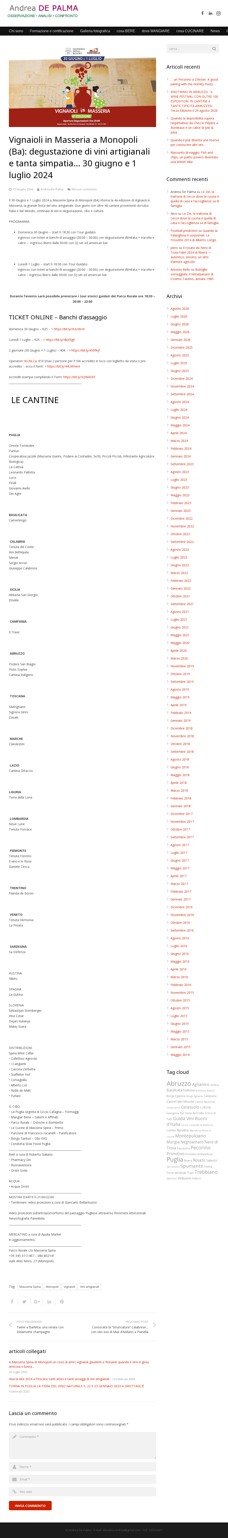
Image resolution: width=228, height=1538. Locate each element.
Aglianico (201, 1084)
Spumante (192, 1166)
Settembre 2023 (182, 464)
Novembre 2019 (182, 666)
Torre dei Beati (176, 1173)
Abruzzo (179, 1083)
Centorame (173, 1107)
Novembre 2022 (182, 526)
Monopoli (52, 1287)
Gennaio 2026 (181, 340)
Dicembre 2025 (182, 347)
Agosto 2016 (180, 938)
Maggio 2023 (180, 495)
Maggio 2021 (180, 635)
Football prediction (184, 231)
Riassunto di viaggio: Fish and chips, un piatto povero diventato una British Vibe (194, 157)
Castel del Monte (180, 1101)
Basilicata (174, 1090)
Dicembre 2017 (182, 814)
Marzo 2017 (179, 884)
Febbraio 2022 (181, 580)
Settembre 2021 (182, 604)
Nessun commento (84, 189)
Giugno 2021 (180, 627)
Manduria (195, 1130)
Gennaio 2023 (181, 511)
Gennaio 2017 (181, 899)
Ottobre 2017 (180, 829)
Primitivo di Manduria (198, 1154)
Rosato (199, 1160)
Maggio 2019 (180, 697)
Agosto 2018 (180, 759)
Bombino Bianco (205, 1090)
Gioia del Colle (194, 1113)
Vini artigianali (89, 1287)
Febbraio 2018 (181, 798)
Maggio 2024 (180, 425)
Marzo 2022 (179, 573)
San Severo (173, 1166)
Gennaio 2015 (181, 1047)
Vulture (196, 1178)
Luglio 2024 (179, 409)
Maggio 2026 (180, 332)
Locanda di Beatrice (201, 1125)
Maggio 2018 (180, 775)
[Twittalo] (24, 1302)
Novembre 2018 (182, 736)
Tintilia (208, 1166)
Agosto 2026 (180, 308)
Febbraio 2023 (181, 503)
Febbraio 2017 (181, 891)
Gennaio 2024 (181, 456)
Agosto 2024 (180, 402)
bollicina (189, 1090)
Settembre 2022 (182, 542)
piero (174, 248)
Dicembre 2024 (182, 378)
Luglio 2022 (179, 557)
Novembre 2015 (182, 992)
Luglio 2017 (179, 852)
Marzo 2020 (179, 658)
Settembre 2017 (182, 837)
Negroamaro (192, 1142)
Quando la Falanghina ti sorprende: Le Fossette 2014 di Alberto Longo (194, 235)
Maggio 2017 (180, 868)
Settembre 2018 (182, 751)
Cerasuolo (190, 1107)
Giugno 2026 (180, 324)
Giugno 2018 (180, 767)
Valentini (172, 1178)
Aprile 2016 (179, 969)
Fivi (182, 1113)
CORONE (205, 1107)
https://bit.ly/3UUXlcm (69, 329)
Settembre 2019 (182, 682)
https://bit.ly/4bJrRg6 (60, 340)
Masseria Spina (30, 1287)
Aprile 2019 (179, 705)
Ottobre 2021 (180, 596)
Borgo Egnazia (194, 1096)
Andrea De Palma (52, 189)
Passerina (183, 1148)
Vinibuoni (184, 1178)
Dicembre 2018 (182, 728)
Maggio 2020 (180, 643)
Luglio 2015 (179, 1016)
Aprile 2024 (179, 433)
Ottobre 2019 (180, 674)
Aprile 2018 (179, 783)
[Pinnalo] (60, 1302)
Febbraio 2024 (181, 448)
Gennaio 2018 (181, 806)
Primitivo (176, 1153)
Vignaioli (69, 1287)
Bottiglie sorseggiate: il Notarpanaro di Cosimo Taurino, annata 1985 (192, 274)
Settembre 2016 (182, 930)
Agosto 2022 (180, 549)
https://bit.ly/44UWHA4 (63, 366)
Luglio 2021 (179, 619)
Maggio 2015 (180, 1031)
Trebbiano (206, 1172)
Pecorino (201, 1147)
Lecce (184, 1125)
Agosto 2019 (180, 689)
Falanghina (173, 1113)
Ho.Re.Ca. (30, 361)
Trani (190, 1172)
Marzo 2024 (179, 441)
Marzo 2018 (179, 790)
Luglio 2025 (179, 363)
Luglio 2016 (179, 946)
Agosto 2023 (180, 472)
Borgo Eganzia (176, 1096)
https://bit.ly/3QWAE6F (79, 377)
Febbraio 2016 (181, 985)
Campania (210, 1096)
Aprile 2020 (179, 650)
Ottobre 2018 (180, 744)
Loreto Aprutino (178, 1130)
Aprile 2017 (179, 876)
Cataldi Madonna (205, 1101)
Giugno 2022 (180, 565)
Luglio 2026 (179, 316)
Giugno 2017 (180, 860)
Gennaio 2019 (181, 720)
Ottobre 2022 (180, 534)
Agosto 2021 (180, 612)
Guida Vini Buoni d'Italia (187, 1121)
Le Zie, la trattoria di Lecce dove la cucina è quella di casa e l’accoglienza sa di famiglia (195, 218)
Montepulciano (190, 1136)
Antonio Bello (180, 269)
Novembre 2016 (182, 915)
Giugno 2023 (180, 487)
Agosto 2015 (180, 1008)
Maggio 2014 (180, 1055)
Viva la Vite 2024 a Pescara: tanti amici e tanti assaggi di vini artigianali (59, 1379)
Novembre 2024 (182, 386)
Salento (211, 1160)
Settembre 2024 (182, 394)
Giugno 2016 (180, 954)
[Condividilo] (13, 1302)
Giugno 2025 (180, 371)
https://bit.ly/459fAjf (85, 350)
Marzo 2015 (179, 1039)
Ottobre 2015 (180, 1000)
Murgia (173, 1142)
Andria (214, 1085)
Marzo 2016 (179, 977)
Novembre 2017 (182, 821)
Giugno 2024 (180, 417)
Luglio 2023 (179, 479)
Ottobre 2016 (180, 922)
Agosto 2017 (180, 845)
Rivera (188, 1160)
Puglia (175, 1159)
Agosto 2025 (180, 355)
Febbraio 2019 (181, 713)
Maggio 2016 (180, 961)
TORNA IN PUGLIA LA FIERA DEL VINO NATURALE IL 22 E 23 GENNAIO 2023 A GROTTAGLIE (77, 1386)
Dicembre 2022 (182, 518)
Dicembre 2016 (182, 907)
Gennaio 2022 (181, 588)
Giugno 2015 (180, 1023)
